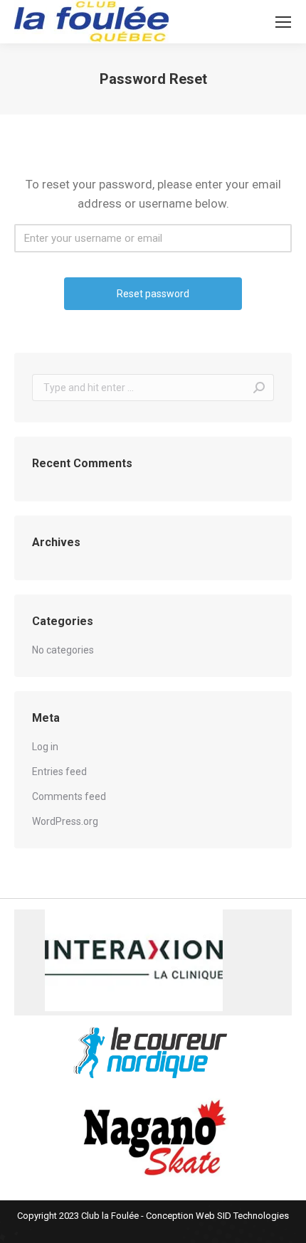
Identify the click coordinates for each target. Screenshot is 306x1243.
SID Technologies (253, 1215)
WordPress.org (65, 821)
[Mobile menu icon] (283, 22)
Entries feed (59, 771)
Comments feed (69, 796)
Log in (45, 746)
